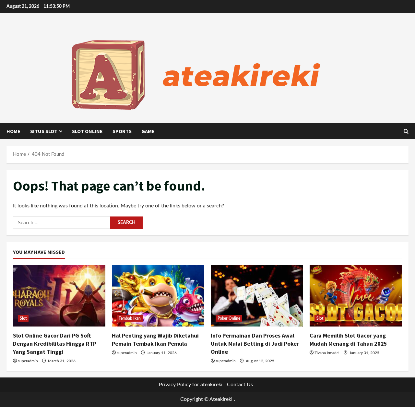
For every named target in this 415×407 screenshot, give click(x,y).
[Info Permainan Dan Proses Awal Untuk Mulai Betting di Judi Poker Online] (257, 296)
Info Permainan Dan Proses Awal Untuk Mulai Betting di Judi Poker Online (255, 343)
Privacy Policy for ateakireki (190, 384)
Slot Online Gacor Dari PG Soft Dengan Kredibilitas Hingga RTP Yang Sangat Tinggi (54, 343)
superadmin (28, 361)
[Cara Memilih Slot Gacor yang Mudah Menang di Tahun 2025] (356, 296)
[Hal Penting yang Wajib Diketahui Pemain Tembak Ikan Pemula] (158, 296)
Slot (23, 318)
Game (148, 131)
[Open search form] (406, 131)
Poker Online (229, 318)
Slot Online (87, 131)
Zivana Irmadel (326, 353)
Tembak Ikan (130, 318)
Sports (122, 131)
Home (13, 131)
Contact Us (240, 384)
